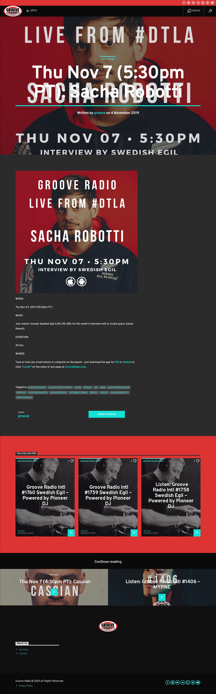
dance (87, 387)
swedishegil (24, 397)
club (78, 387)
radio (104, 392)
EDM (102, 387)
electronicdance (118, 387)
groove (99, 113)
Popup (196, 11)
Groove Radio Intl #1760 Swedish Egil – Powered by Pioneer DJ (45, 495)
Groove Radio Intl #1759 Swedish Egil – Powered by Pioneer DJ (108, 495)
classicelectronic (60, 387)
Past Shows (107, 59)
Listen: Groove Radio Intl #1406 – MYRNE (163, 585)
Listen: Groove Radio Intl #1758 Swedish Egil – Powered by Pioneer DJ (171, 496)
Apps (33, 11)
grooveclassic (38, 392)
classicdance (37, 387)
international (78, 392)
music (93, 392)
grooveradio (58, 392)
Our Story (23, 649)
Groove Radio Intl (27, 461)
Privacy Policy (26, 686)
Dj (96, 387)
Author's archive (107, 414)
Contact (23, 653)
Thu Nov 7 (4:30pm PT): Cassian (54, 582)
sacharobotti (119, 392)
